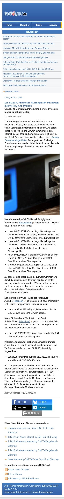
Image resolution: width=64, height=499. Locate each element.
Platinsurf (18, 301)
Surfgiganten (25, 222)
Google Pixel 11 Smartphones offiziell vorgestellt (25, 57)
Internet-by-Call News (18, 469)
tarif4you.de (9, 97)
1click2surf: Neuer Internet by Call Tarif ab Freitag (32, 437)
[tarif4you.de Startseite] (15, 13)
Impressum (10, 492)
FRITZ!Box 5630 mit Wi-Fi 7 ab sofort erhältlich (24, 85)
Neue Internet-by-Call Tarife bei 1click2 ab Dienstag (33, 459)
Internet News (15, 474)
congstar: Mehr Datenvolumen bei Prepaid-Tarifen (26, 48)
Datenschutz (23, 492)
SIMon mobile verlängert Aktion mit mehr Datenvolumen (29, 53)
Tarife (39, 25)
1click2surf (24, 321)
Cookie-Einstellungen (42, 492)
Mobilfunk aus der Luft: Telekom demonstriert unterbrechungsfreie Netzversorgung (24, 75)
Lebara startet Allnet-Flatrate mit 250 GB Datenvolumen (28, 43)
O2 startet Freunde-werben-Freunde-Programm (25, 81)
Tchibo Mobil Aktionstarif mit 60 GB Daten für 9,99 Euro (28, 69)
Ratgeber (25, 25)
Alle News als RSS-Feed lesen (23, 478)
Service (53, 25)
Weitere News (11, 91)
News (9, 25)
